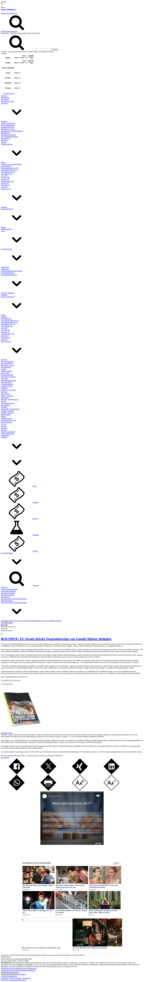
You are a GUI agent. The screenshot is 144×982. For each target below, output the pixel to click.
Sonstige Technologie (8, 432)
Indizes (3, 162)
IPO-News (4, 140)
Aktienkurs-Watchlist (8, 593)
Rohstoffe (4, 428)
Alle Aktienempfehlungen (9, 137)
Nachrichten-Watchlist (8, 591)
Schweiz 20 (5, 183)
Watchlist (35, 585)
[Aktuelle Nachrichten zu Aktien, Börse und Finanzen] (9, 13)
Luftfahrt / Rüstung (7, 413)
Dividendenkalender (7, 273)
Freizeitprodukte (6, 382)
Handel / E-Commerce (8, 390)
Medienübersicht (6, 229)
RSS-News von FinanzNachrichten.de (13, 980)
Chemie (3, 369)
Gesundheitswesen (7, 384)
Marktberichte (5, 133)
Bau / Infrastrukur (7, 363)
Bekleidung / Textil (7, 365)
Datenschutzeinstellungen (9, 974)
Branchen (4, 207)
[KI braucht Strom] (21, 731)
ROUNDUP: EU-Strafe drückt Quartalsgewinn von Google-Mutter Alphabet (56, 639)
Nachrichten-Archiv (12, 972)
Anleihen (35, 502)
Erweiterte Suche (9, 93)
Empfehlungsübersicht (8, 135)
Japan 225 (4, 187)
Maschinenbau (6, 415)
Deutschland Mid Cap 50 (9, 170)
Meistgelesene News (8, 129)
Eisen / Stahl (5, 373)
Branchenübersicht (7, 209)
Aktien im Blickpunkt (8, 123)
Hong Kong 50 (6, 189)
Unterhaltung (5, 435)
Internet (3, 401)
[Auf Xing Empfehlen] (80, 774)
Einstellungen (5, 597)
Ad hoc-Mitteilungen (8, 9)
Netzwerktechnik (6, 422)
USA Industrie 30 (7, 174)
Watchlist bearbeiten (7, 595)
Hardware (4, 392)
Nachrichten (5, 98)
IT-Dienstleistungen (7, 403)
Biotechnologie (6, 367)
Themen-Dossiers (7, 144)
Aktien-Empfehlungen (21, 970)
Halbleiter (4, 388)
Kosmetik (4, 407)
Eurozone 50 (5, 179)
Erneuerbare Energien (8, 377)
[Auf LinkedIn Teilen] (111, 774)
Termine (3, 142)
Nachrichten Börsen (7, 970)
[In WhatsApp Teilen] (16, 790)
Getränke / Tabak (6, 386)
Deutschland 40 (6, 166)
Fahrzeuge (4, 378)
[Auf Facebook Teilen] (16, 774)
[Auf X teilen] (48, 774)
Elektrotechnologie (7, 375)
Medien (3, 227)
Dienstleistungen (6, 371)
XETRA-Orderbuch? (8, 297)
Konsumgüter (5, 405)
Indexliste (4, 317)
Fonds (34, 486)
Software (4, 430)
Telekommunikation (7, 434)
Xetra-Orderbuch (17, 968)
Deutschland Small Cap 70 (10, 168)
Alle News (4, 103)
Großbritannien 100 (7, 181)
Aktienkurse (5, 267)
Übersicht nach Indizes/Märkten (11, 164)
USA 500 (4, 176)
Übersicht (4, 295)
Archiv (3, 231)
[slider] (4, 632)
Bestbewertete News (8, 127)
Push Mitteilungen (7, 623)
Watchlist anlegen (7, 601)
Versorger (4, 437)
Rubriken (4, 121)
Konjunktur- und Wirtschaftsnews (12, 131)
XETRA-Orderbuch (7, 293)
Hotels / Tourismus (7, 396)
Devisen (35, 551)
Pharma (3, 426)
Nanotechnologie (6, 418)
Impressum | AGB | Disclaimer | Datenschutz (16, 978)
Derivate (35, 519)
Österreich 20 (5, 185)
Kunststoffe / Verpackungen (10, 409)
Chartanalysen (5, 138)
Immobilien (4, 397)
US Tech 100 (5, 177)
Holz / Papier (5, 394)
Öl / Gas (3, 424)
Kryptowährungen (7, 553)
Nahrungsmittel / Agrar (8, 420)
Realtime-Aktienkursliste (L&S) (11, 271)
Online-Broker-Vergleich (9, 275)
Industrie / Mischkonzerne (9, 399)
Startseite (4, 96)
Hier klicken (5, 757)
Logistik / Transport (7, 411)
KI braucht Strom (6, 733)
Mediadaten (22, 974)
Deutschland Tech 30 (8, 172)
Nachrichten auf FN (7, 101)
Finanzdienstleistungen (8, 380)
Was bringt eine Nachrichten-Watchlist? (14, 599)
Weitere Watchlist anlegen (9, 589)
